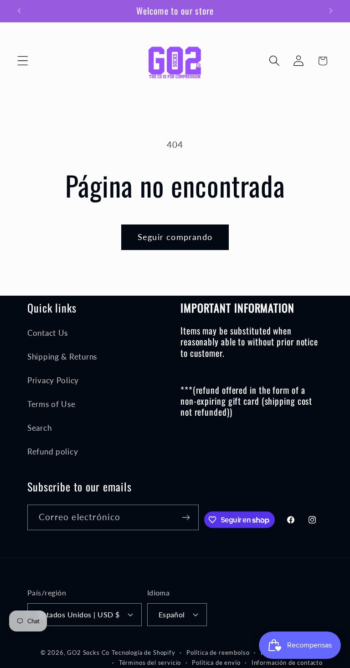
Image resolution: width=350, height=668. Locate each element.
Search (39, 428)
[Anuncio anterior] (19, 11)
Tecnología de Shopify (143, 652)
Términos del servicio (150, 662)
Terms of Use (51, 404)
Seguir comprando (175, 237)
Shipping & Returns (62, 356)
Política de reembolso (218, 652)
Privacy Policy (53, 380)
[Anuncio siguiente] (331, 11)
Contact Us (47, 333)
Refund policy (52, 451)
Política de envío (216, 662)
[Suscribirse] (186, 517)
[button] (23, 61)
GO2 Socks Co (88, 652)
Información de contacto (287, 662)
